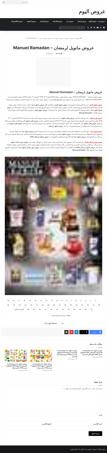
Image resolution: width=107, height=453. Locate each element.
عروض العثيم (92, 21)
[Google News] (50, 323)
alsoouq (58, 53)
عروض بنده (101, 21)
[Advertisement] (53, 71)
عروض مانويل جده (57, 38)
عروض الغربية (44, 21)
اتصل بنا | (81, 449)
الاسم (100, 415)
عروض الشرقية (57, 21)
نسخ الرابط (41, 316)
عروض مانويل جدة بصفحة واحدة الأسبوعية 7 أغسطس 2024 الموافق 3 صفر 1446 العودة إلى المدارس (91, 352)
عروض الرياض (82, 21)
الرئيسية (77, 38)
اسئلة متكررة (74, 449)
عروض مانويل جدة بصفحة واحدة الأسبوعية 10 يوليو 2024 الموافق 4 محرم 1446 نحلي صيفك (16, 366)
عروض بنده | (88, 449)
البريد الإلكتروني (97, 424)
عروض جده (69, 21)
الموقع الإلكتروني (47, 424)
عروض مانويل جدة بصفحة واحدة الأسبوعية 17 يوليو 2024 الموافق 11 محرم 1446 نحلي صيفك (41, 366)
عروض (94, 449)
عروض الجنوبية (31, 21)
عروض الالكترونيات (17, 21)
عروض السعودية (69, 38)
